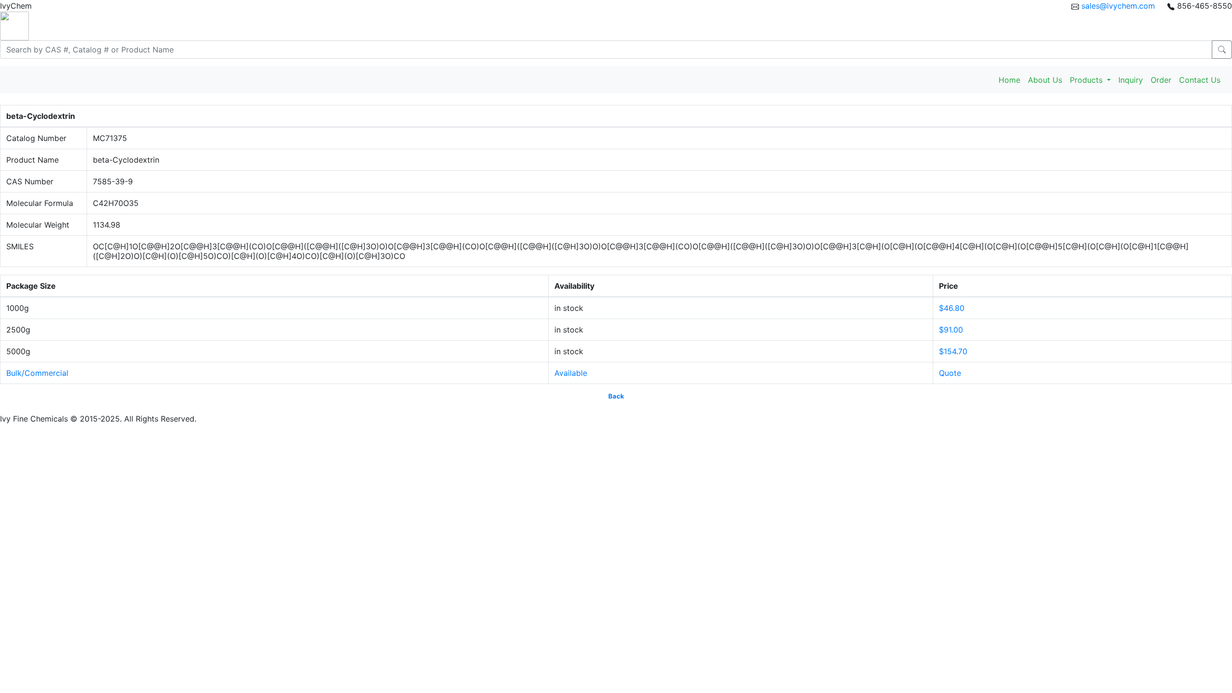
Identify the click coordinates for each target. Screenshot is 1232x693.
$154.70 (953, 351)
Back (616, 396)
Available (570, 373)
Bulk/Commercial (37, 373)
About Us (1045, 80)
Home (1009, 80)
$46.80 (951, 308)
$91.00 (951, 329)
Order (1161, 80)
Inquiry (1130, 80)
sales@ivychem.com (1118, 6)
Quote (950, 373)
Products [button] (1087, 80)
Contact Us (1199, 80)
